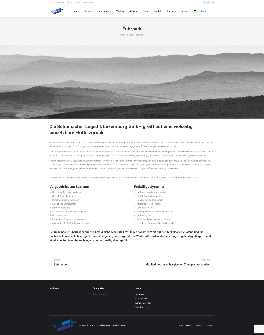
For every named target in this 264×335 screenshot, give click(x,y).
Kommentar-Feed (143, 303)
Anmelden (140, 294)
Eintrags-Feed (141, 298)
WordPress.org (142, 307)
